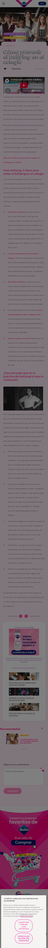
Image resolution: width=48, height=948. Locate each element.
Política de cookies (26, 916)
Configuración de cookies (24, 938)
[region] (23, 921)
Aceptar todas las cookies (24, 926)
